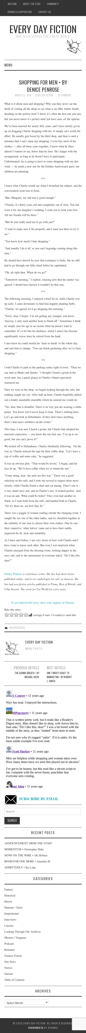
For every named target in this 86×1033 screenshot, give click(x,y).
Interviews (10, 919)
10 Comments (64, 95)
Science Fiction (13, 956)
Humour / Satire (13, 907)
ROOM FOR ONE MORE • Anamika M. (27, 861)
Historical (9, 895)
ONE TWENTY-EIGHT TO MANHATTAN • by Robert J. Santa (59, 677)
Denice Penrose (13, 574)
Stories (8, 968)
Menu (8, 64)
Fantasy (8, 889)
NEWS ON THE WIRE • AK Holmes (25, 855)
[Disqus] (43, 739)
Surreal (8, 974)
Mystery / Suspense (15, 937)
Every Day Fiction (43, 29)
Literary (9, 925)
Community (53, 4)
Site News (10, 962)
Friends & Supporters (20, 12)
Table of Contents (14, 980)
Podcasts (9, 943)
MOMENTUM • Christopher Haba (24, 849)
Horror (8, 901)
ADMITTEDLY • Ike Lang (20, 867)
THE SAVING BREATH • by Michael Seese (27, 675)
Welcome (12, 4)
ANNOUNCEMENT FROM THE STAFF (28, 843)
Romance (9, 950)
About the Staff (32, 4)
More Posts (33, 649)
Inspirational (11, 913)
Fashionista (35, 1028)
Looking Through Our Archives (22, 931)
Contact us (44, 12)
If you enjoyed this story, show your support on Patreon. (43, 602)
